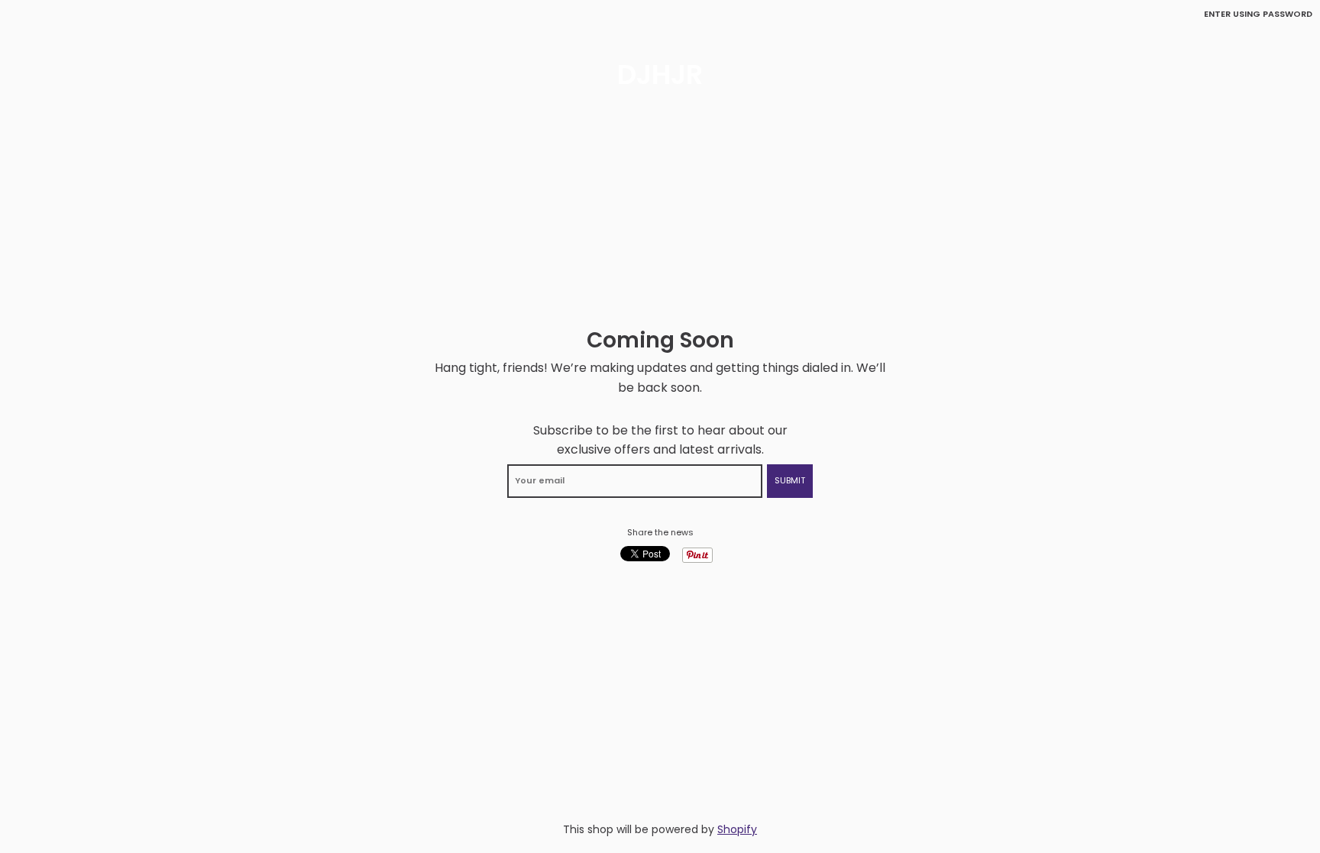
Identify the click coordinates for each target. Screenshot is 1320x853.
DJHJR (660, 75)
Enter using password (1258, 14)
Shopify (737, 829)
